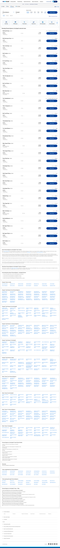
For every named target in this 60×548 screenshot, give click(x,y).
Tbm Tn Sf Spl (6, 45)
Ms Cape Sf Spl (6, 225)
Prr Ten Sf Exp (6, 60)
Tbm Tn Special (6, 105)
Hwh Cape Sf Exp (6, 173)
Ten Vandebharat (6, 98)
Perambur (4, 63)
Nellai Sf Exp (5, 195)
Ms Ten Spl (5, 53)
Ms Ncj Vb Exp (6, 30)
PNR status (29, 252)
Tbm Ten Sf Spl (6, 68)
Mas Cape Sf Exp (6, 143)
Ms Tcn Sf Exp (6, 113)
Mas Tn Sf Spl (6, 210)
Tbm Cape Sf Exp (6, 150)
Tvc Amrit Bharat (6, 128)
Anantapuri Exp (6, 165)
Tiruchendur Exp (6, 120)
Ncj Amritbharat (6, 218)
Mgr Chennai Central (6, 93)
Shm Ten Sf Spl (6, 180)
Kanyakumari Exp (7, 135)
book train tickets (6, 251)
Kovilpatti (39, 33)
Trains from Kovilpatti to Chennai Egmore (8, 465)
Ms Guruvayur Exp (7, 38)
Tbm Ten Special (6, 75)
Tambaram (4, 33)
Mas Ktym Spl (6, 90)
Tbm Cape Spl (6, 203)
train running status (40, 252)
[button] (45, 12)
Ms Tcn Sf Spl (6, 83)
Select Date (52, 33)
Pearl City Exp (6, 158)
